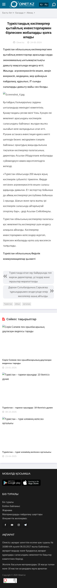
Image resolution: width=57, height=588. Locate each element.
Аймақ (30, 13)
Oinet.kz (22, 575)
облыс (17, 304)
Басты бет (7, 13)
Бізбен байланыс (11, 506)
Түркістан (8, 304)
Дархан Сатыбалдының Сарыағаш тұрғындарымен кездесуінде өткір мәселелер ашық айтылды (28, 291)
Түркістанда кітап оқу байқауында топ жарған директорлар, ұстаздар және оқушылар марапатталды (30, 277)
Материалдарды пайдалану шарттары (22, 514)
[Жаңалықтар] (29, 4)
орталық (26, 304)
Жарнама (7, 510)
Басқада (19, 13)
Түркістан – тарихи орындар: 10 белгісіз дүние (27, 407)
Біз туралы (8, 502)
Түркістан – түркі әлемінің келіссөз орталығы (26, 452)
